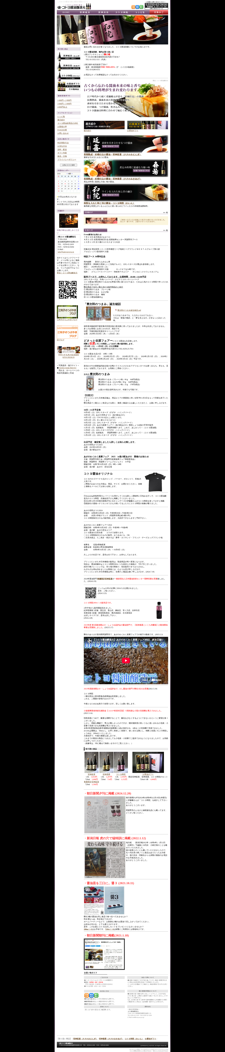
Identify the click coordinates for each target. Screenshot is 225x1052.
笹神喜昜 (103, 12)
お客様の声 (62, 127)
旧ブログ (60, 340)
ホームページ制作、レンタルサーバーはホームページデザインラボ (148, 1049)
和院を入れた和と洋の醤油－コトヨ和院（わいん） (109, 203)
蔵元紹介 (87, 131)
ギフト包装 (62, 153)
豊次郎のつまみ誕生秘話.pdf (129, 310)
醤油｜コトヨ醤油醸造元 (67, 273)
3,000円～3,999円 (64, 104)
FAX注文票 (62, 130)
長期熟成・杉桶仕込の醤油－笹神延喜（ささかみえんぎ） (113, 154)
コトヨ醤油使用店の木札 (67, 123)
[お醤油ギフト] (147, 129)
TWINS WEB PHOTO (67, 368)
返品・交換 (62, 156)
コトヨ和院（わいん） (134, 1039)
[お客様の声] (126, 214)
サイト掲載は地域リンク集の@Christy (141, 1050)
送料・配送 (62, 150)
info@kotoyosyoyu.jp (66, 252)
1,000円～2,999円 (64, 100)
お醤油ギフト (132, 131)
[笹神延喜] (126, 152)
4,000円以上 (62, 107)
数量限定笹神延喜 (91, 782)
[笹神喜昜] (126, 176)
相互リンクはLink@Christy (160, 1050)
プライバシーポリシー (66, 159)
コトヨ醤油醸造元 (66, 12)
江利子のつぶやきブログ (67, 320)
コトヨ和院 (121, 12)
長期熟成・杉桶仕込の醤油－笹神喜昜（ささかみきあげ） (113, 179)
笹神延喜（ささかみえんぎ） (85, 1039)
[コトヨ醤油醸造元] (74, 9)
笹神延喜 (84, 12)
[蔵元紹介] (104, 129)
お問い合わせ (63, 133)
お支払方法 (62, 146)
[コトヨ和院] (126, 201)
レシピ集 (140, 12)
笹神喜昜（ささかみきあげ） (111, 1039)
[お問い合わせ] (156, 9)
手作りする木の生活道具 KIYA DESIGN (68, 356)
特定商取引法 (63, 143)
